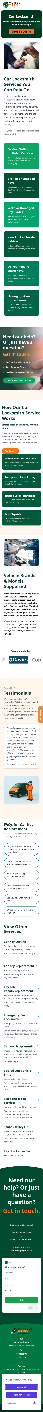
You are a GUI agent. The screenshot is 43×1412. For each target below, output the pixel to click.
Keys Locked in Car (19, 1151)
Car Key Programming (21, 1046)
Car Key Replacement (20, 966)
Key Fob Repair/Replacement (21, 989)
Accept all (21, 1387)
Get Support (10, 451)
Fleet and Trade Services (21, 1101)
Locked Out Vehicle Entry (21, 1072)
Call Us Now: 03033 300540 (19, 380)
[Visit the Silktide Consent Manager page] (34, 1403)
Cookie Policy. (26, 1379)
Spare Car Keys (16, 1127)
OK (21, 1300)
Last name (9, 1285)
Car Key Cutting (16, 942)
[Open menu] (38, 5)
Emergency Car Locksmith (21, 1017)
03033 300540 (21, 31)
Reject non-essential (21, 1394)
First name (9, 1273)
